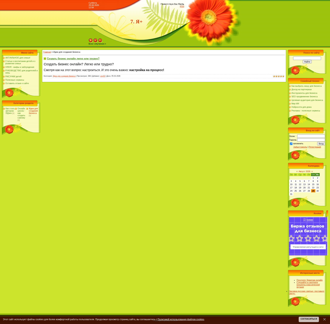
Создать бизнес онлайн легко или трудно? (73, 58)
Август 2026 (304, 171)
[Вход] (100, 39)
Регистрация (315, 147)
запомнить (298, 143)
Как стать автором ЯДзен (10, 110)
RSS (182, 6)
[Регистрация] (95, 39)
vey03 (102, 76)
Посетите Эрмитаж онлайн (310, 280)
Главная (47, 52)
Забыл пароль (300, 147)
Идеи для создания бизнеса (33, 110)
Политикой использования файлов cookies (181, 319)
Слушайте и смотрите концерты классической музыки (308, 284)
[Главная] (91, 39)
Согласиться (309, 319)
